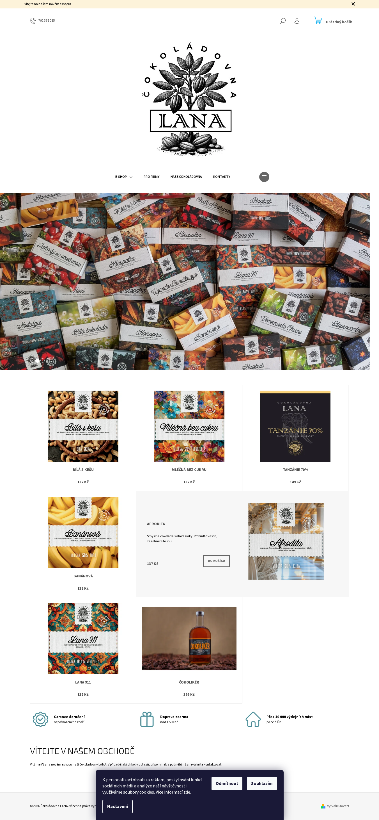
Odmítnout (227, 783)
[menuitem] (124, 177)
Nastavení (117, 806)
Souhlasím (262, 783)
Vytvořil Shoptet (338, 806)
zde (186, 792)
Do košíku (216, 561)
